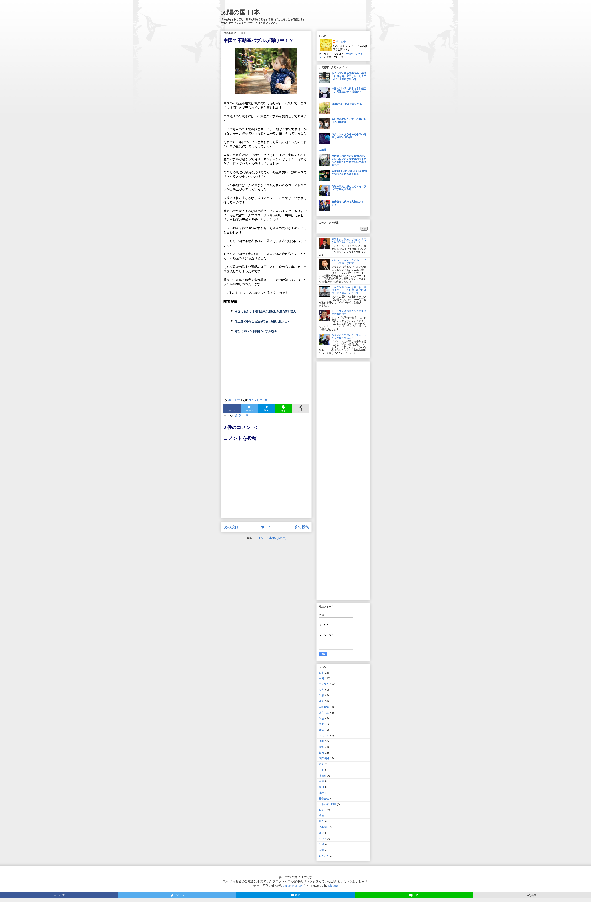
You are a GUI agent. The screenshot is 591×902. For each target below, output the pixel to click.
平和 (321, 844)
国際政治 (324, 707)
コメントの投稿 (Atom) (270, 538)
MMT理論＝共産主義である (347, 104)
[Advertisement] (266, 367)
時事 (321, 741)
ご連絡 (322, 149)
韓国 (321, 752)
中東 (321, 770)
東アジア (324, 855)
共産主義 (324, 712)
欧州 (321, 787)
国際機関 (324, 758)
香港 (321, 747)
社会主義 (324, 798)
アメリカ (324, 684)
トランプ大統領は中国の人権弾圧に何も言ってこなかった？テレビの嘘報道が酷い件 (349, 76)
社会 (321, 833)
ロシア (322, 810)
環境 (321, 815)
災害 (321, 689)
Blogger (333, 885)
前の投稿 (301, 527)
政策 (321, 695)
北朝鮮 (322, 775)
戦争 (321, 764)
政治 (321, 718)
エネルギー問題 (327, 804)
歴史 (321, 724)
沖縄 (321, 792)
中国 (246, 415)
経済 (238, 415)
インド (322, 838)
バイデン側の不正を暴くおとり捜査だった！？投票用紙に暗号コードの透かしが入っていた (349, 290)
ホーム (266, 527)
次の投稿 (230, 527)
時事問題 (324, 827)
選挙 (321, 701)
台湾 (321, 781)
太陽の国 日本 (240, 12)
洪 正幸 (341, 41)
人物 (321, 850)
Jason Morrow (292, 885)
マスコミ (324, 735)
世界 (321, 821)
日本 (321, 672)
